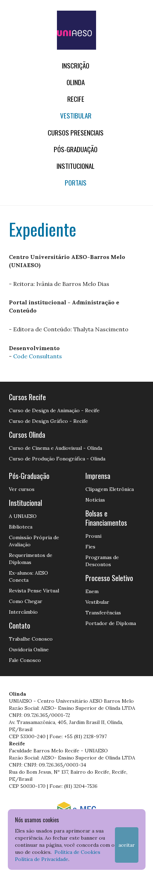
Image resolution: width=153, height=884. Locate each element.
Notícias (95, 500)
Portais (75, 182)
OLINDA (76, 82)
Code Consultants (37, 356)
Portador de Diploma (110, 623)
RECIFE (75, 99)
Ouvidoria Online (29, 649)
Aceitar (126, 845)
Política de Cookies (77, 852)
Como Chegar (25, 601)
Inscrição (75, 65)
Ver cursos (22, 489)
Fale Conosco (25, 660)
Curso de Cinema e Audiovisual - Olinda (55, 448)
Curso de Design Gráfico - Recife (48, 421)
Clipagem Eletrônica (109, 489)
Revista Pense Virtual (34, 590)
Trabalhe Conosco (31, 639)
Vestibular (75, 115)
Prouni (93, 536)
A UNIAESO (23, 516)
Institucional (76, 166)
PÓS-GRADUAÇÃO (75, 149)
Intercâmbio (23, 612)
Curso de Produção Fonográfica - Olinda (57, 458)
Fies (90, 546)
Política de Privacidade (41, 859)
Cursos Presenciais (76, 132)
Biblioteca (20, 527)
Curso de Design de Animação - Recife (54, 410)
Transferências (103, 612)
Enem (92, 591)
